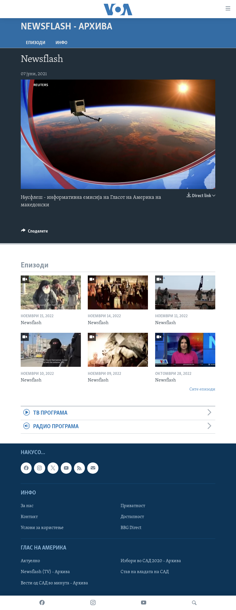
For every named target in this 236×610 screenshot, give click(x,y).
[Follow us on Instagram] (39, 468)
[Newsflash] (51, 292)
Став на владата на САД (145, 572)
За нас (27, 506)
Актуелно (30, 561)
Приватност (133, 506)
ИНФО (61, 43)
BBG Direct (131, 528)
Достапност (132, 517)
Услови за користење (42, 528)
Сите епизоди (202, 389)
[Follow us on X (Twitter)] (52, 468)
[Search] (194, 603)
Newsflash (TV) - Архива (45, 572)
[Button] (34, 232)
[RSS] (79, 468)
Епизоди (35, 43)
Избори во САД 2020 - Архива (151, 561)
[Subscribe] (92, 468)
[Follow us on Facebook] (26, 468)
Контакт (29, 517)
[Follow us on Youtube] (66, 468)
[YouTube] (144, 603)
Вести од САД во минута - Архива (54, 583)
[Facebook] (42, 603)
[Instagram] (93, 603)
